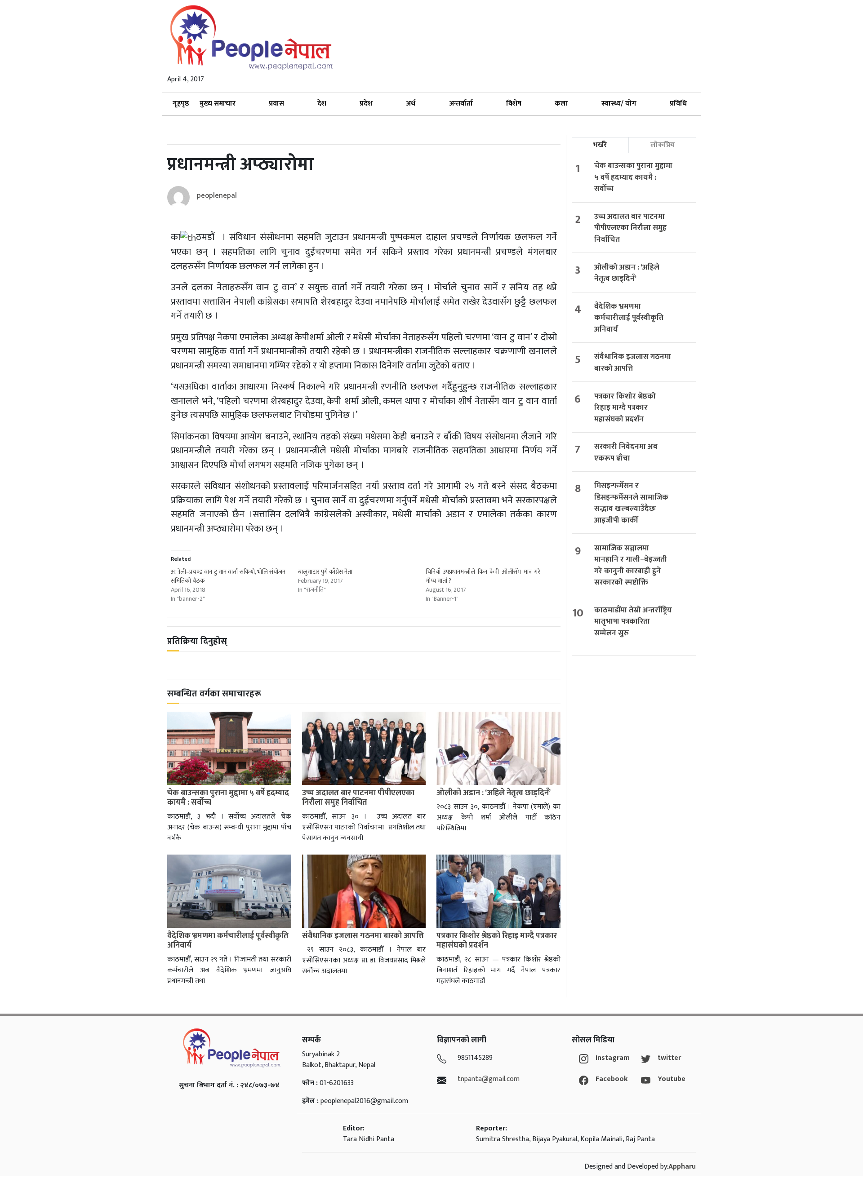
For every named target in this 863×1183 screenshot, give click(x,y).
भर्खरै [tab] (600, 145)
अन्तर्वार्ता (461, 103)
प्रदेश (366, 103)
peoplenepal (217, 196)
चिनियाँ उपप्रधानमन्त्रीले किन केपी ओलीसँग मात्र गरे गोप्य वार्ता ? (483, 576)
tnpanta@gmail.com (489, 1079)
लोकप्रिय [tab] (662, 145)
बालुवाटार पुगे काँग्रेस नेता (325, 572)
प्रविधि (678, 103)
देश (321, 103)
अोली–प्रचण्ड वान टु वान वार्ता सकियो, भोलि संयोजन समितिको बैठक (228, 576)
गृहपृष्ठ (181, 103)
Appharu (682, 1167)
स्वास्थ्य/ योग (618, 103)
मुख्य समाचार (218, 103)
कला (561, 103)
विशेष (513, 103)
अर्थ (410, 103)
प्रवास (276, 103)
